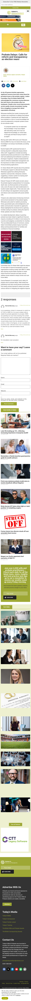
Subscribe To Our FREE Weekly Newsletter (15, 1)
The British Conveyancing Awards (12, 931)
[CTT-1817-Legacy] (15, 851)
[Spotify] (20, 969)
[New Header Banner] (10, 17)
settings (18, 995)
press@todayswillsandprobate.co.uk (13, 960)
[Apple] (24, 969)
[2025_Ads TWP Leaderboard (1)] (10, 21)
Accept (5, 998)
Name (2, 377)
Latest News (23, 81)
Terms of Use (9, 983)
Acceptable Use (25, 983)
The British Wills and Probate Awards (13, 928)
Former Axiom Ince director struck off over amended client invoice (15, 532)
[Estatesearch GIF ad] (16, 252)
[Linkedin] (12, 969)
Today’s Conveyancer (8, 919)
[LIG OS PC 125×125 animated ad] (16, 241)
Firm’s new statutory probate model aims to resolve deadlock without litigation (15, 482)
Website (3, 390)
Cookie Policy (16, 983)
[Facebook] (4, 969)
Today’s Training (7, 925)
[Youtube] (16, 969)
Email (2, 384)
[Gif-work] (6, 241)
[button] (7, 24)
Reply (2, 329)
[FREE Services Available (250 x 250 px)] (6, 252)
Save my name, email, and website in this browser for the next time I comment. (14, 399)
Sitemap (21, 981)
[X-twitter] (8, 969)
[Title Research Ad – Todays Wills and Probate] (6, 263)
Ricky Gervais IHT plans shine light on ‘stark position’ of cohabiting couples (15, 507)
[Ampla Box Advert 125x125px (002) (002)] (16, 263)
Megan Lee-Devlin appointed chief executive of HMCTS (12, 557)
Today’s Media (6, 916)
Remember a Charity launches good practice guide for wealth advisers (15, 457)
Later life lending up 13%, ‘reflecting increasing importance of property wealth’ (14, 432)
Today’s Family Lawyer (9, 922)
